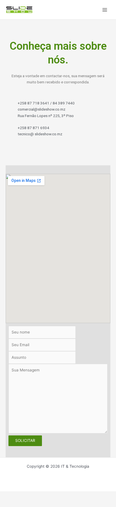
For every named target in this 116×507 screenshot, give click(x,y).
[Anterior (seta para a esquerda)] (7, 503)
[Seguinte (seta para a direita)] (21, 503)
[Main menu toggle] (104, 9)
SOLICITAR (25, 440)
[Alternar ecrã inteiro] (21, 495)
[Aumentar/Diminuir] (7, 495)
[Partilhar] (36, 495)
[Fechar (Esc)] (50, 495)
